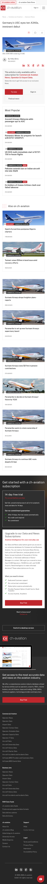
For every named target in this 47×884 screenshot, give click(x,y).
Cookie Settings (29, 830)
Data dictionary (7, 816)
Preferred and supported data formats (15, 809)
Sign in (36, 8)
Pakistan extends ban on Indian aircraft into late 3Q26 (22, 169)
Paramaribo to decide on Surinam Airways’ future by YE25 (22, 398)
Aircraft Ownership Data (10, 744)
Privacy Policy (28, 845)
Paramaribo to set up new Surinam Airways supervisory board (22, 330)
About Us (5, 826)
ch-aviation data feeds (10, 806)
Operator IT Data (8, 738)
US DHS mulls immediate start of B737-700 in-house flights (23, 153)
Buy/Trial (23, 603)
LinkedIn (23, 65)
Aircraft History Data (9, 748)
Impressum (27, 848)
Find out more (13, 99)
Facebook (33, 65)
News (4, 17)
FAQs (25, 826)
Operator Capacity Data (10, 734)
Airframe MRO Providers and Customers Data (17, 758)
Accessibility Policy (30, 852)
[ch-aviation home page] (11, 7)
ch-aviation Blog (8, 830)
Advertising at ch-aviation (11, 833)
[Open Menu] (43, 8)
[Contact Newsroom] (35, 32)
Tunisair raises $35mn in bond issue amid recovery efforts (21, 261)
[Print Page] (42, 32)
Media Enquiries (7, 840)
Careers (5, 843)
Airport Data (6, 724)
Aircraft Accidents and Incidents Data (15, 754)
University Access (8, 837)
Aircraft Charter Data (9, 751)
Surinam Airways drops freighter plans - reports (20, 299)
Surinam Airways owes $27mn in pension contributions (21, 367)
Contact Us (6, 846)
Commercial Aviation (16, 17)
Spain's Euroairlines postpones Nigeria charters (20, 230)
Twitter (21, 870)
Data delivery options (9, 813)
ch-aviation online (8, 2)
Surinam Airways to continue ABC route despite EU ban (21, 460)
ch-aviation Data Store (27, 2)
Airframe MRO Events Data (11, 761)
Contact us (23, 614)
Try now (14, 92)
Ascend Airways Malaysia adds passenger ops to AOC (19, 120)
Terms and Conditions (31, 842)
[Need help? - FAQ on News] (28, 32)
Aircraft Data (7, 741)
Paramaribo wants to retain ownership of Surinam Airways (21, 429)
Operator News (7, 718)
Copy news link (38, 65)
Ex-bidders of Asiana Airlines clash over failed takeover (23, 186)
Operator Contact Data (10, 728)
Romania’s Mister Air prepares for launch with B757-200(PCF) (23, 136)
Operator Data (7, 721)
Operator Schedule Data (10, 731)
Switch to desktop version (23, 628)
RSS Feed (43, 65)
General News (30, 17)
